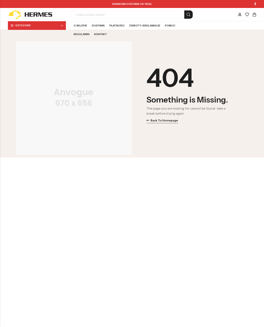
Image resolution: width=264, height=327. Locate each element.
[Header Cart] (254, 14)
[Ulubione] (247, 14)
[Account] (240, 14)
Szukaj (188, 14)
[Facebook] (255, 4)
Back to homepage (164, 120)
